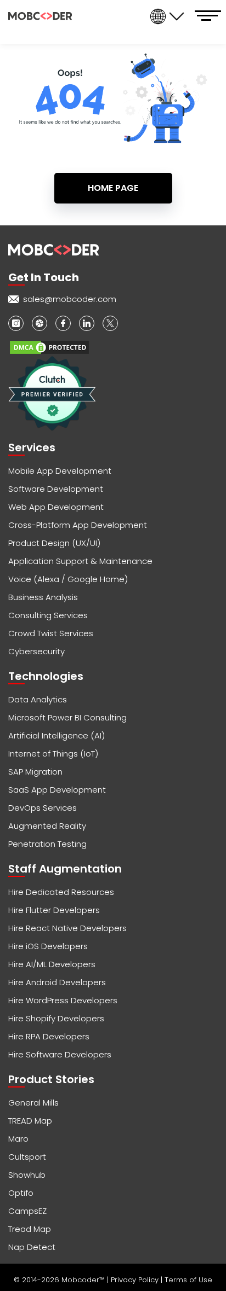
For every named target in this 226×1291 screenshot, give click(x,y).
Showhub (27, 1174)
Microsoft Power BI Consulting (67, 717)
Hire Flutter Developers (54, 910)
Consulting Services (48, 615)
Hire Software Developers (59, 1054)
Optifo (20, 1193)
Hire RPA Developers (48, 1036)
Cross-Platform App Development (77, 525)
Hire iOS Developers (48, 946)
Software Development (55, 489)
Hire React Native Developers (67, 928)
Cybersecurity (36, 651)
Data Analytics (37, 699)
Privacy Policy (136, 1280)
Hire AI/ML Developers (51, 964)
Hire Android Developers (57, 982)
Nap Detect (31, 1247)
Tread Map (29, 1229)
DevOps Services (42, 807)
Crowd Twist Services (50, 633)
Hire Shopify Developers (56, 1018)
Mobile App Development (59, 470)
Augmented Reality (47, 825)
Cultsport (27, 1156)
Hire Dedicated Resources (61, 892)
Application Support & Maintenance (80, 561)
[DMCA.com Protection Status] (49, 347)
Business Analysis (43, 597)
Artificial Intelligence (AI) (56, 735)
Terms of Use (188, 1280)
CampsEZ (27, 1211)
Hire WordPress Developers (62, 1000)
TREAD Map (30, 1120)
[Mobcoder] (40, 16)
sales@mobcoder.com (69, 299)
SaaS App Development (57, 789)
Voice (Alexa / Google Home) (68, 579)
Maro (18, 1138)
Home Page (113, 188)
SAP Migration (35, 771)
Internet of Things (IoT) (53, 753)
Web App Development (56, 507)
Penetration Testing (47, 844)
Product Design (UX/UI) (54, 543)
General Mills (33, 1102)
